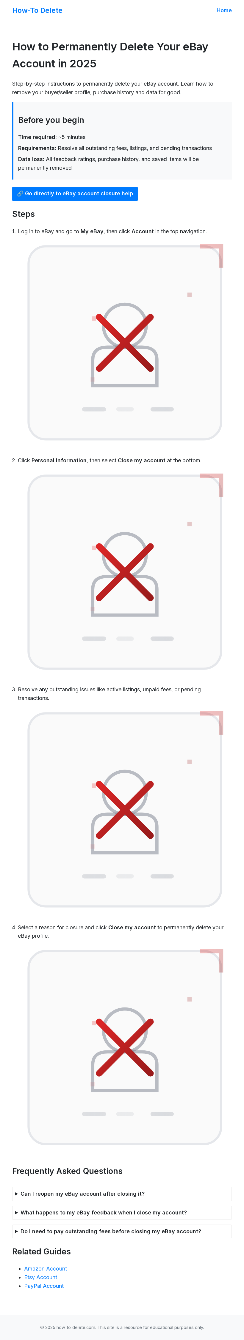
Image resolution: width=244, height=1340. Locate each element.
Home (224, 10)
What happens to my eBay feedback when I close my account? (104, 1212)
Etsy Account (40, 1277)
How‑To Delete (37, 10)
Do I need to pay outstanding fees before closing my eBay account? (111, 1231)
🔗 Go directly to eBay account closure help (75, 193)
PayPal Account (44, 1286)
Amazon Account (45, 1268)
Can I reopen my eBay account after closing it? (83, 1194)
